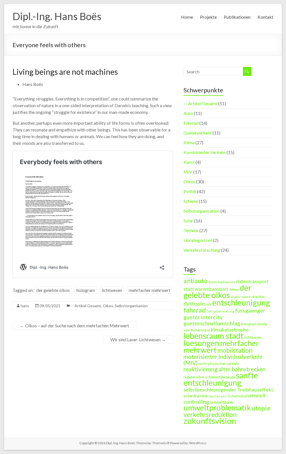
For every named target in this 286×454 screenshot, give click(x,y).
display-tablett (241, 297)
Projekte (208, 17)
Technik (191, 230)
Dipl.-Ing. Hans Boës (57, 16)
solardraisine (195, 395)
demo (234, 289)
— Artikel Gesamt (200, 103)
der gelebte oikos (53, 290)
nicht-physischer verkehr (219, 363)
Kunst (189, 162)
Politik (189, 191)
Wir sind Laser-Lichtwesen (138, 339)
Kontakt (265, 17)
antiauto (195, 281)
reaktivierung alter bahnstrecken (224, 369)
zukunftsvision (209, 421)
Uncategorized (197, 240)
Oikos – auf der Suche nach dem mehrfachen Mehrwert (74, 325)
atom (212, 282)
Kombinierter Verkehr (204, 152)
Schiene (190, 201)
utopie (261, 408)
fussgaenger (250, 310)
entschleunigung (241, 302)
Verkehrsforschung (201, 250)
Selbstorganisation (131, 305)
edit (208, 304)
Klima (189, 142)
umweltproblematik (217, 407)
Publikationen (237, 17)
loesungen (201, 343)
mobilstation (234, 350)
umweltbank (221, 402)
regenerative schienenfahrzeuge (209, 377)
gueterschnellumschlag (211, 323)
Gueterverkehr (197, 132)
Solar (188, 220)
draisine (258, 296)
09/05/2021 (50, 305)
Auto (188, 113)
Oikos (108, 305)
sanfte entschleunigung (220, 379)
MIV (187, 171)
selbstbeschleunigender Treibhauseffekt (228, 389)
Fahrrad (191, 123)
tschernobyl (237, 396)
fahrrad (194, 310)
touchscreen (218, 396)
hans (25, 305)
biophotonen (226, 282)
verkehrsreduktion (210, 414)
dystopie (194, 303)
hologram (86, 290)
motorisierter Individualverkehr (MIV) (223, 359)
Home (187, 17)
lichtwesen (112, 290)
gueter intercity (203, 317)
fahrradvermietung (220, 311)
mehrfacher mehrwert (149, 290)
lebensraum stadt (213, 335)
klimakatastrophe (230, 329)
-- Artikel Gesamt (86, 305)
